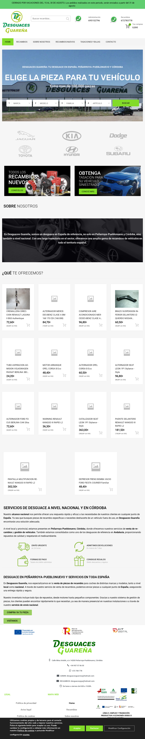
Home (8, 42)
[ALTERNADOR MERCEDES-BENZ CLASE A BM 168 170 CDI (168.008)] (54, 299)
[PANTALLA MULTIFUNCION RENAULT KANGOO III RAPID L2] (25, 467)
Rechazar (94, 728)
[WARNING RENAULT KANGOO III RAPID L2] (54, 406)
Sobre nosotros (41, 42)
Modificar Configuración (119, 728)
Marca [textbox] (16, 103)
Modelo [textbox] (44, 103)
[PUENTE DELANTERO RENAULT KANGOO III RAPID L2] (127, 406)
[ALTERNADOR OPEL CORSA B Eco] (90, 353)
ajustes (26, 734)
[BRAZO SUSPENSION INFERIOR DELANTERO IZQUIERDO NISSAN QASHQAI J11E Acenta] (127, 299)
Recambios (21, 42)
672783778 (126, 20)
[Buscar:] (51, 18)
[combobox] (19, 103)
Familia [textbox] (70, 103)
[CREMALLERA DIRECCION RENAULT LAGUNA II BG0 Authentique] (18, 299)
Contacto (111, 42)
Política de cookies (26, 716)
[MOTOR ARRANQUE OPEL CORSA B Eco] (54, 353)
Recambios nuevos (65, 42)
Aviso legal (26, 709)
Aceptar (77, 728)
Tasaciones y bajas (90, 42)
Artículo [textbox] (97, 103)
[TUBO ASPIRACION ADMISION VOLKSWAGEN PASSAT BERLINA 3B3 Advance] (18, 353)
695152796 (94, 20)
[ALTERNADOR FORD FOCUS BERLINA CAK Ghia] (18, 406)
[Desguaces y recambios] (14, 22)
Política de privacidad (26, 703)
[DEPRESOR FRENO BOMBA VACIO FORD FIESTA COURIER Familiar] (96, 467)
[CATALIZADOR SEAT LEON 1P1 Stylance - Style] (90, 406)
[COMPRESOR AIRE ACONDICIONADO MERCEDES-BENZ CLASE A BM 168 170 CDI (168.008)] (90, 299)
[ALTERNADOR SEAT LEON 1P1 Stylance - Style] (127, 353)
